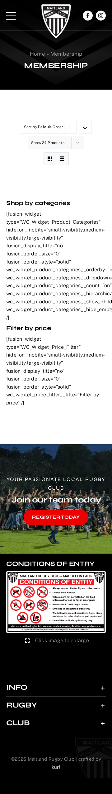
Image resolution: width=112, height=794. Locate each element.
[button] (56, 687)
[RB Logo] (56, 7)
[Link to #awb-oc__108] (11, 15)
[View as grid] (50, 159)
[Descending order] (85, 127)
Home (37, 54)
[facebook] (88, 16)
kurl (56, 767)
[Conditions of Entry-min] (56, 573)
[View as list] (62, 159)
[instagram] (101, 16)
